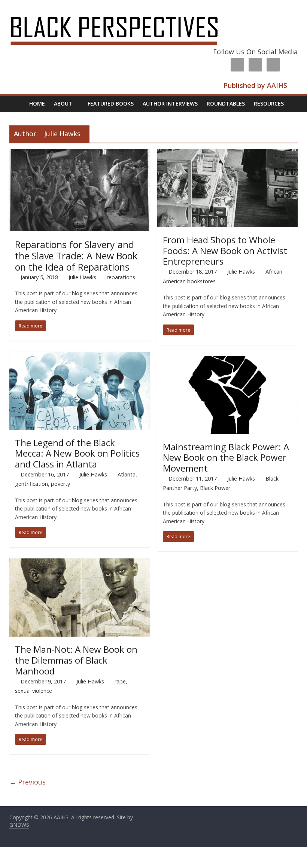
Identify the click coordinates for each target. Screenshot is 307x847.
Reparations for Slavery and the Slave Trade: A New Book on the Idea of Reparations (76, 255)
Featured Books (111, 103)
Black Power (215, 487)
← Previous (27, 781)
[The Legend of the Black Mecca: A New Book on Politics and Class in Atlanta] (79, 356)
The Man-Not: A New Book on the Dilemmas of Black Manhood (76, 660)
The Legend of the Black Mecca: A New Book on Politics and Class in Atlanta (77, 453)
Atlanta (127, 474)
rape (120, 681)
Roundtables (226, 103)
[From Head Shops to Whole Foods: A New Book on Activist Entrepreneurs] (227, 153)
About (63, 103)
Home (37, 103)
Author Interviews (170, 103)
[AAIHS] (124, 12)
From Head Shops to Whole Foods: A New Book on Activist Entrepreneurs (225, 251)
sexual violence (33, 690)
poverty (60, 483)
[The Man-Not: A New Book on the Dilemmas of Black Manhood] (79, 563)
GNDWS (19, 824)
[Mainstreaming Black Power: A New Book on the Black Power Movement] (227, 360)
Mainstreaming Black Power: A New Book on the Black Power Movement (226, 458)
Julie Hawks (82, 277)
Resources (269, 103)
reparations (121, 277)
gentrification (31, 483)
